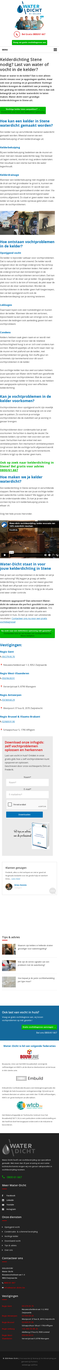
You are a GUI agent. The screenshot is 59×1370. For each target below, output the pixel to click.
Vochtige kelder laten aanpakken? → (23, 110)
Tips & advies (11, 1245)
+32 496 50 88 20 (30, 1328)
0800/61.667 (9, 470)
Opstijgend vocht (12, 1227)
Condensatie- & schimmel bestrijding (21, 1231)
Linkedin (10, 1200)
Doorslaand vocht (13, 1241)
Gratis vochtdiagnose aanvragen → (39, 1027)
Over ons (9, 1250)
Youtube (10, 1204)
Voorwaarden (25, 1358)
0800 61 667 (14, 1177)
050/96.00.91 (8, 678)
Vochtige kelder (11, 1236)
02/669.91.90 (8, 721)
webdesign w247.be (29, 1365)
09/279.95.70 (8, 656)
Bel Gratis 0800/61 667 (33, 34)
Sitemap (35, 1358)
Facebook (10, 1195)
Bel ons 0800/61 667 (46, 1032)
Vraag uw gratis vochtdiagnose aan (29, 42)
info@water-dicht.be (14, 1287)
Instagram (11, 1209)
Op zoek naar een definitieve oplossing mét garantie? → (27, 633)
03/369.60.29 (8, 699)
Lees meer (16, 879)
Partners (34, 1362)
